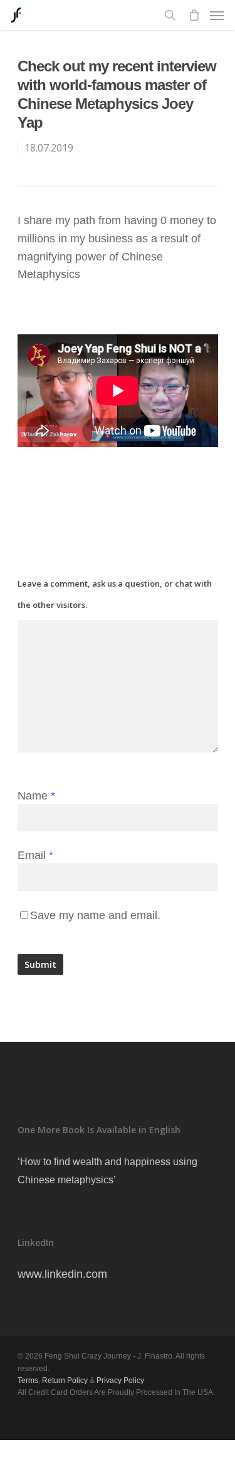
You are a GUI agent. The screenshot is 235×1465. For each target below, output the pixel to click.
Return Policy (65, 1380)
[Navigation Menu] (217, 15)
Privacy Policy (120, 1380)
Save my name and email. (95, 915)
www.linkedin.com (62, 1274)
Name (36, 795)
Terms (28, 1380)
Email (35, 855)
